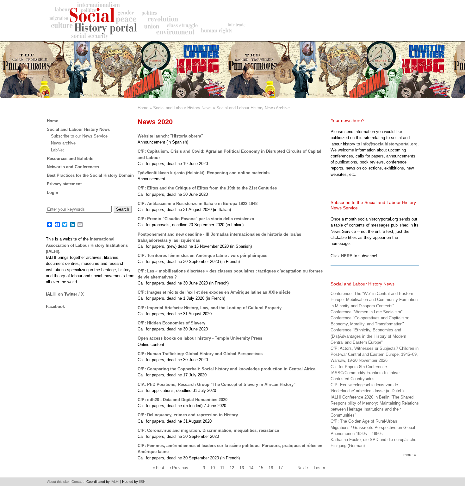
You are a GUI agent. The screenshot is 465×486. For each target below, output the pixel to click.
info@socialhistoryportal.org (389, 144)
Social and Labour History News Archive (253, 108)
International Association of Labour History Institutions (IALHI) (87, 245)
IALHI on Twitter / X (65, 294)
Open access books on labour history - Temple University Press (200, 338)
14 (251, 468)
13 (241, 468)
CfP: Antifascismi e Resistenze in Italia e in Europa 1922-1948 (197, 203)
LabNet (57, 150)
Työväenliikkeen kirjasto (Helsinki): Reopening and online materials (204, 172)
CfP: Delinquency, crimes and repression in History (188, 414)
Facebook (55, 306)
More (407, 454)
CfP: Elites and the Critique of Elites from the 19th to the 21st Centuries (207, 188)
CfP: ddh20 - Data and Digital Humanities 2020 (182, 399)
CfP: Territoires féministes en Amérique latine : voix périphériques (202, 255)
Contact (77, 481)
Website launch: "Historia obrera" (170, 136)
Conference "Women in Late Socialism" (367, 312)
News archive (63, 143)
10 (212, 468)
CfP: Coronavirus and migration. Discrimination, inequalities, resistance (208, 430)
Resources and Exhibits (70, 158)
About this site (58, 481)
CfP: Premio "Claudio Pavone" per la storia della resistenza (196, 218)
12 (232, 468)
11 (222, 468)
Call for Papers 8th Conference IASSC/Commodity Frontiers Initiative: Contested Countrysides (366, 372)
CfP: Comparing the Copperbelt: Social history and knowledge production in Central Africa (226, 369)
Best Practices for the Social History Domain (90, 175)
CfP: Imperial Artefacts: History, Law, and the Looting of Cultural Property (210, 307)
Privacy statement (64, 184)
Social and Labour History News (182, 108)
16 (271, 468)
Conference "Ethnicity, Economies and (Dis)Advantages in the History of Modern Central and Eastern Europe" (368, 336)
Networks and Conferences (73, 166)
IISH (142, 481)
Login (52, 192)
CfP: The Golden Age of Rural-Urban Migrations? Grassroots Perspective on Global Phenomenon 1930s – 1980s (373, 427)
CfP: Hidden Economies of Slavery (171, 323)
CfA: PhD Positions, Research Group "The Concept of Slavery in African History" (216, 384)
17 (280, 468)
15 (261, 468)
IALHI (115, 481)
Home (143, 108)
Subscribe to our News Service (79, 136)
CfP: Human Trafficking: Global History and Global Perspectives (200, 353)
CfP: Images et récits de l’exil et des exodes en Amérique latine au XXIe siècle (214, 292)
